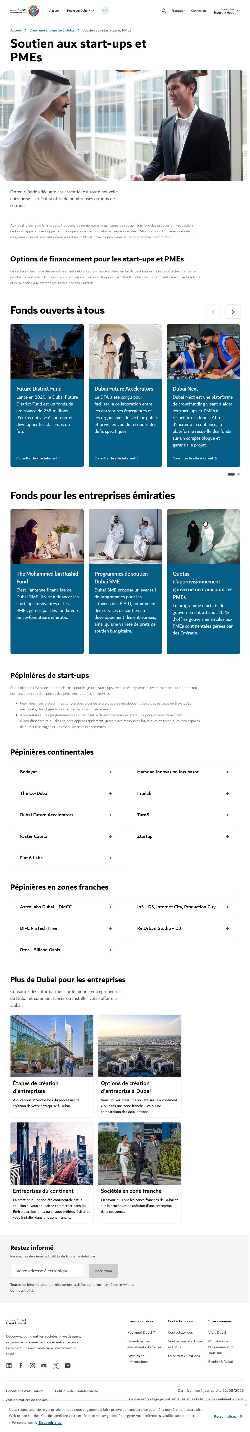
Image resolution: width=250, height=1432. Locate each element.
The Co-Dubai (34, 794)
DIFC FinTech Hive (38, 929)
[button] (228, 1416)
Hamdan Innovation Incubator (167, 772)
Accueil (54, 10)
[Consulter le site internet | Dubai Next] (203, 351)
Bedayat (28, 772)
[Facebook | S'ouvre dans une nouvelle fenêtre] (21, 1366)
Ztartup (145, 837)
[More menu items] (105, 11)
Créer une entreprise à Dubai (52, 30)
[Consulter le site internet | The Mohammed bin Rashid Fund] (47, 536)
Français (177, 10)
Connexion (198, 10)
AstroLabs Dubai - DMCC (46, 907)
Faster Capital (34, 837)
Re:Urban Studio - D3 (159, 929)
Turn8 (143, 815)
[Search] (164, 10)
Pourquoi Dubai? (78, 10)
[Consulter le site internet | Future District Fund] (47, 351)
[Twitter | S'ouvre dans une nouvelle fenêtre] (56, 1366)
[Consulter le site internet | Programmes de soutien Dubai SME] (125, 536)
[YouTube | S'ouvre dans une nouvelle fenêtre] (68, 1366)
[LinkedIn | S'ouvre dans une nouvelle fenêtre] (9, 1366)
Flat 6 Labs (31, 858)
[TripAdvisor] (44, 1366)
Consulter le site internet (36, 458)
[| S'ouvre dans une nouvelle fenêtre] (32, 1366)
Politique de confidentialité (218, 1399)
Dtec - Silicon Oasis (40, 950)
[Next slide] (213, 311)
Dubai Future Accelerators (46, 815)
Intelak (144, 794)
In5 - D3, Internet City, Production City (176, 907)
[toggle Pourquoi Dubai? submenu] (92, 11)
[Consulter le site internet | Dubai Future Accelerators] (125, 351)
